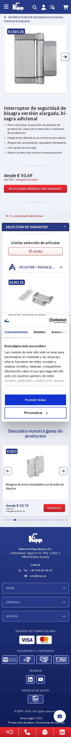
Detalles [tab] (40, 331)
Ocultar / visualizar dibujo (42, 267)
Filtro (37, 251)
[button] (65, 57)
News (10, 588)
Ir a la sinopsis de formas (26, 215)
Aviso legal (27, 718)
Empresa (13, 602)
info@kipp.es (38, 575)
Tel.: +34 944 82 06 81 (38, 570)
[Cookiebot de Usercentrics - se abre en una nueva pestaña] (50, 321)
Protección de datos (21, 722)
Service (12, 616)
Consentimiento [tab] (16, 331)
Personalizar (33, 412)
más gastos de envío (27, 179)
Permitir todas (35, 399)
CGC (39, 718)
